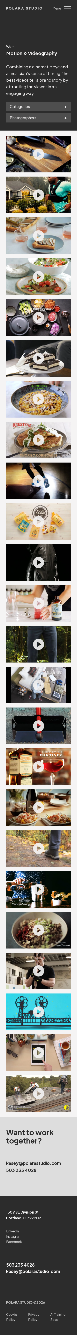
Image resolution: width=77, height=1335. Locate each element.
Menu (57, 8)
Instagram (13, 1236)
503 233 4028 (21, 1170)
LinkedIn (12, 1231)
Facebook (14, 1241)
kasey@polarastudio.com (33, 1163)
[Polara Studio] (24, 8)
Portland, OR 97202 (23, 1217)
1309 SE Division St (22, 1212)
